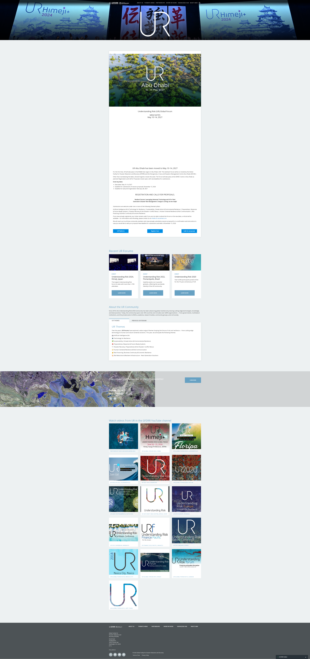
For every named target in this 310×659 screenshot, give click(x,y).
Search (199, 2)
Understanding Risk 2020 (185, 276)
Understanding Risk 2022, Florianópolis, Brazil (154, 277)
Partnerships (160, 3)
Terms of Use (136, 655)
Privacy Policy (145, 655)
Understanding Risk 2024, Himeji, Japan (123, 277)
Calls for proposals (189, 231)
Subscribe (193, 380)
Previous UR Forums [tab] (139, 320)
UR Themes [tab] (115, 320)
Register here (155, 231)
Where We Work (171, 3)
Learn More (122, 293)
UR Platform (120, 231)
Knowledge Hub (183, 3)
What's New (194, 3)
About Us (140, 3)
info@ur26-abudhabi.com (158, 218)
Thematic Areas (149, 3)
